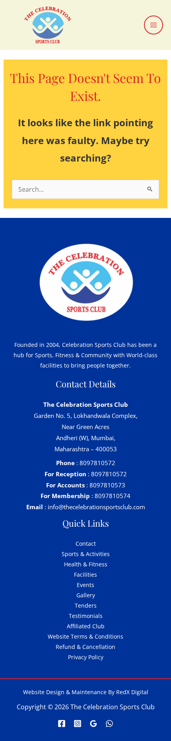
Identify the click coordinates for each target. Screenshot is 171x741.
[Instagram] (78, 724)
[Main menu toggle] (153, 25)
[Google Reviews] (93, 724)
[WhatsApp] (109, 724)
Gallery (85, 595)
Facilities (85, 574)
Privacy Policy (85, 657)
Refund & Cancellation (85, 647)
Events (85, 585)
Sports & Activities (86, 554)
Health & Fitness (85, 564)
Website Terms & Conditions (85, 636)
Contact (86, 543)
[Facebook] (62, 724)
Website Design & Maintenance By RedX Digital (85, 692)
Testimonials (86, 616)
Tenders (86, 605)
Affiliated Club (86, 626)
